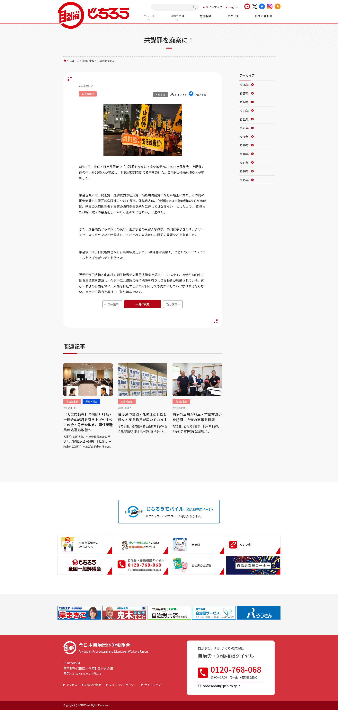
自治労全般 (88, 60)
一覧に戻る (142, 304)
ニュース (74, 60)
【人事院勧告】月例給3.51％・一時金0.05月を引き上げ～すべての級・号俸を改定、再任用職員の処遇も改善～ (88, 422)
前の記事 (113, 304)
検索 (194, 7)
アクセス (71, 685)
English (233, 7)
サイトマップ (214, 7)
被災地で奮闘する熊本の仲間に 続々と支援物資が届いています (142, 417)
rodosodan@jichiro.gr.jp (221, 686)
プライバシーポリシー (123, 685)
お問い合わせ (93, 685)
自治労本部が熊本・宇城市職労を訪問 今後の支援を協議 (197, 417)
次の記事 (171, 304)
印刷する (160, 94)
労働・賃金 (91, 401)
